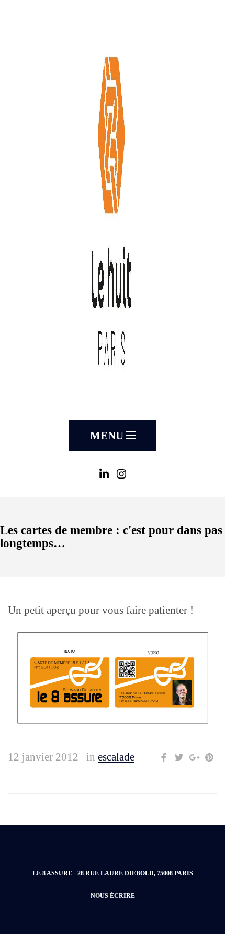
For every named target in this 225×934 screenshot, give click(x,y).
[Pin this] (209, 757)
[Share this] (164, 757)
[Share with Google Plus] (194, 757)
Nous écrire (113, 895)
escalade (116, 757)
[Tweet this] (179, 757)
